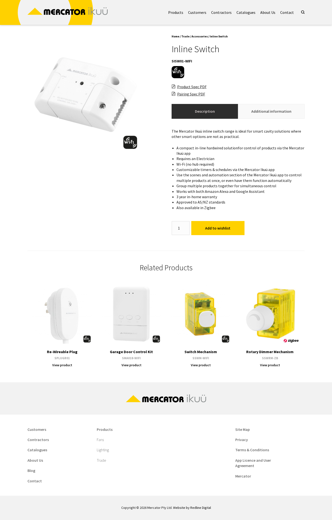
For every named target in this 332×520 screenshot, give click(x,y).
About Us (267, 12)
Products (175, 12)
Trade (185, 36)
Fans (100, 439)
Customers (197, 12)
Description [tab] (205, 111)
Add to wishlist (217, 228)
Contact (287, 12)
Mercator (243, 476)
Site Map (242, 429)
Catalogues (245, 12)
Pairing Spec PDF (191, 94)
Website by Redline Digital (192, 507)
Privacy (241, 439)
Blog (31, 470)
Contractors (221, 12)
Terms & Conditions (252, 449)
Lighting (103, 449)
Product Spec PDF (192, 86)
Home (175, 36)
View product (62, 365)
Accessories (200, 36)
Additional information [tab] (271, 111)
